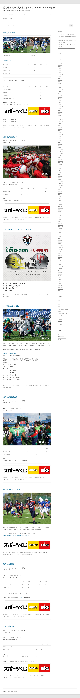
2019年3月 (60, 176)
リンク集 (60, 315)
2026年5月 (60, 63)
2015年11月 (60, 247)
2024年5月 (60, 95)
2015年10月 (60, 249)
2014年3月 (60, 279)
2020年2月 (60, 157)
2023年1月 (60, 117)
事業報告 (18, 15)
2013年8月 (60, 291)
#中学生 (37, 125)
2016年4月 (60, 238)
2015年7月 (60, 255)
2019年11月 (60, 162)
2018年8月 (60, 189)
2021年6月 (60, 140)
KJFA (10, 125)
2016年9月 (60, 230)
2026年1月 (60, 70)
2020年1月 (60, 159)
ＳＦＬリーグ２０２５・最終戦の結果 (66, 48)
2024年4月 (60, 97)
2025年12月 (60, 72)
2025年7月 (60, 76)
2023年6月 (60, 110)
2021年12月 (60, 134)
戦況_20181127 (9, 32)
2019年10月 (60, 164)
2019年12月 (60, 161)
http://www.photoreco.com (9, 353)
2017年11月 (60, 206)
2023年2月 (60, 115)
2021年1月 (60, 147)
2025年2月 (60, 85)
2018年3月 (60, 198)
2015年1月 (60, 262)
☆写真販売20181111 (11, 306)
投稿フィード (61, 336)
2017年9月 (60, 210)
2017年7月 (60, 213)
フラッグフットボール (66, 15)
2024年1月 (60, 102)
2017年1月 (60, 223)
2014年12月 (60, 264)
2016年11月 (60, 226)
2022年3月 (60, 129)
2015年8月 (60, 253)
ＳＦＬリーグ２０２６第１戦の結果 (66, 34)
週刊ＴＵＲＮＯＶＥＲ (11, 489)
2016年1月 (60, 243)
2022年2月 (60, 130)
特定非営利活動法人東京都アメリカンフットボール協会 (29, 7)
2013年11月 (60, 287)
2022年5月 (60, 125)
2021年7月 (60, 138)
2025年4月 (60, 82)
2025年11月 (60, 74)
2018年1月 (60, 202)
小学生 (45, 15)
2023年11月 (60, 106)
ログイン (60, 334)
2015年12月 (60, 245)
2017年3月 (60, 221)
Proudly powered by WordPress (10, 691)
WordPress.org (61, 339)
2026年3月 (60, 66)
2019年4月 (60, 174)
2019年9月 (60, 166)
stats (59, 306)
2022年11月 (60, 121)
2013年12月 (60, 285)
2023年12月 (60, 104)
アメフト (12, 127)
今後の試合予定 (7, 60)
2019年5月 (60, 172)
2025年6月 (60, 78)
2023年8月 (60, 108)
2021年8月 (60, 136)
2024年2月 (60, 100)
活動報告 (26, 15)
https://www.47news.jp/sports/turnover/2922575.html (16, 535)
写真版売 (5, 18)
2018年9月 (60, 187)
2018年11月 (60, 183)
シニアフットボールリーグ (39, 294)
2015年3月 (60, 258)
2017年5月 (60, 217)
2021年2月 (60, 146)
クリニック (60, 307)
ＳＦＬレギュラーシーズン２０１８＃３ (19, 229)
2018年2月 (60, 200)
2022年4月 (60, 127)
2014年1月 (60, 283)
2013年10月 (60, 289)
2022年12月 (60, 119)
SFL (57, 15)
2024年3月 (60, 98)
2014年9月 (60, 270)
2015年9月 (60, 251)
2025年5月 (60, 80)
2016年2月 (60, 242)
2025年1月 (60, 87)
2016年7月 (60, 232)
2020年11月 (60, 151)
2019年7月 (60, 168)
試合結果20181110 (10, 397)
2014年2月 (60, 281)
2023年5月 (60, 112)
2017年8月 (60, 211)
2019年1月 (60, 179)
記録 (11, 18)
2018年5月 (60, 194)
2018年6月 (60, 193)
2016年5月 (60, 236)
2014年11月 (60, 266)
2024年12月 (60, 89)
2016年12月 (60, 225)
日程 (21, 597)
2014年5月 (60, 275)
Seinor (22, 294)
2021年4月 (60, 142)
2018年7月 (60, 191)
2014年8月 (60, 272)
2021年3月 (60, 144)
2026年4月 (60, 65)
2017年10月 (60, 208)
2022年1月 (60, 132)
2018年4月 (60, 196)
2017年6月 (60, 215)
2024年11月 (60, 91)
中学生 (51, 15)
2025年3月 (60, 83)
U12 (8, 554)
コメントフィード (62, 338)
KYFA (59, 302)
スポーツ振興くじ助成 (35, 15)
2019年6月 (60, 170)
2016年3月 (60, 240)
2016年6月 (60, 234)
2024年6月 (60, 93)
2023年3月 (60, 114)
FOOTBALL (42, 125)
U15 (4, 127)
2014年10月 (60, 268)
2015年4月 (60, 257)
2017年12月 (60, 204)
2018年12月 (60, 181)
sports (47, 125)
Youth (7, 127)
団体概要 (11, 15)
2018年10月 (60, 185)
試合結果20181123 (10, 137)
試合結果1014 (8, 626)
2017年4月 (60, 219)
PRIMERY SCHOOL (42, 552)
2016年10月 (60, 228)
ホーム (4, 15)
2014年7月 (60, 274)
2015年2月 (60, 260)
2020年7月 (60, 155)
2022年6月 (60, 123)
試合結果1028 (8, 564)
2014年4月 (60, 277)
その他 (59, 311)
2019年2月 (60, 178)
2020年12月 (60, 149)
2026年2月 (60, 68)
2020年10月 (60, 153)
